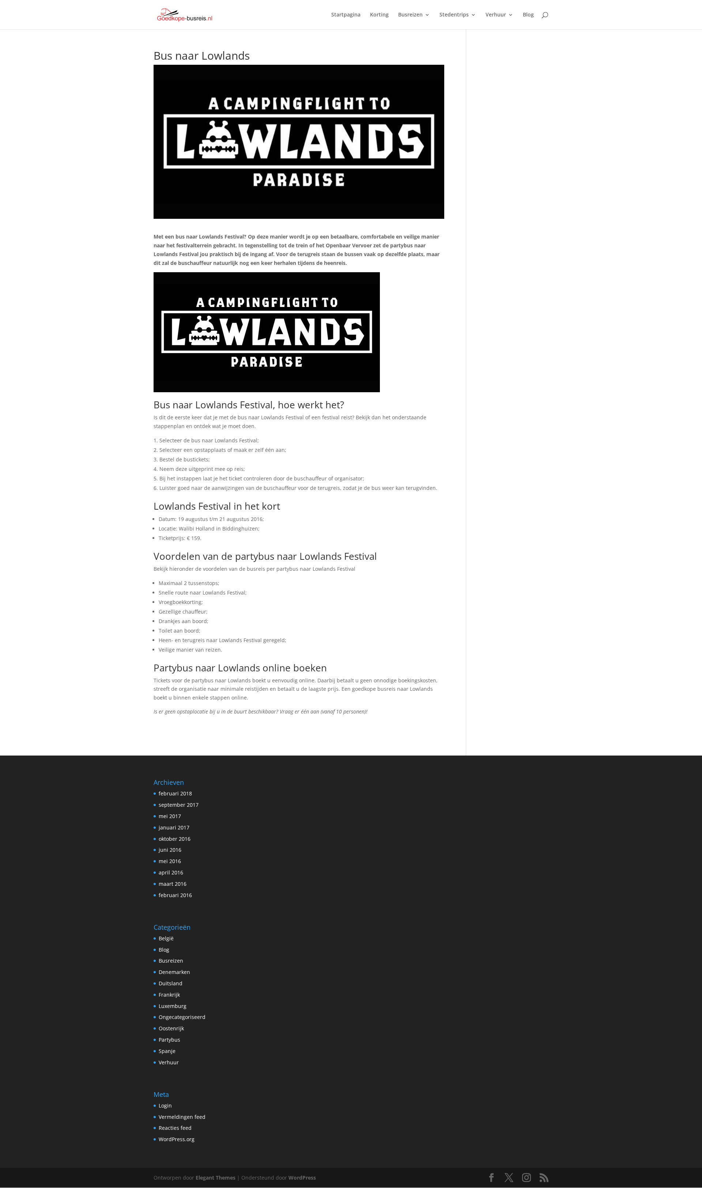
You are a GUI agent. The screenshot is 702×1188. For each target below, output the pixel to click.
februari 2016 (175, 895)
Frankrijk (169, 994)
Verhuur (496, 15)
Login (165, 1105)
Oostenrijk (171, 1028)
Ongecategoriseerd (182, 1016)
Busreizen (410, 15)
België (166, 938)
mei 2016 (170, 861)
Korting (379, 15)
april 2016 (171, 872)
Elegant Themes (215, 1177)
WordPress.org (177, 1139)
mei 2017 (170, 816)
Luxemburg (172, 1006)
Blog (528, 15)
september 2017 (179, 804)
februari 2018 (175, 793)
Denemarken (174, 971)
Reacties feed (175, 1127)
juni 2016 (170, 849)
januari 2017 (174, 827)
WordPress (302, 1177)
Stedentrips (454, 15)
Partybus (169, 1039)
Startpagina (346, 15)
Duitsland (170, 983)
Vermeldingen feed (182, 1116)
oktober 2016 (174, 838)
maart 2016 (172, 883)
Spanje (167, 1051)
